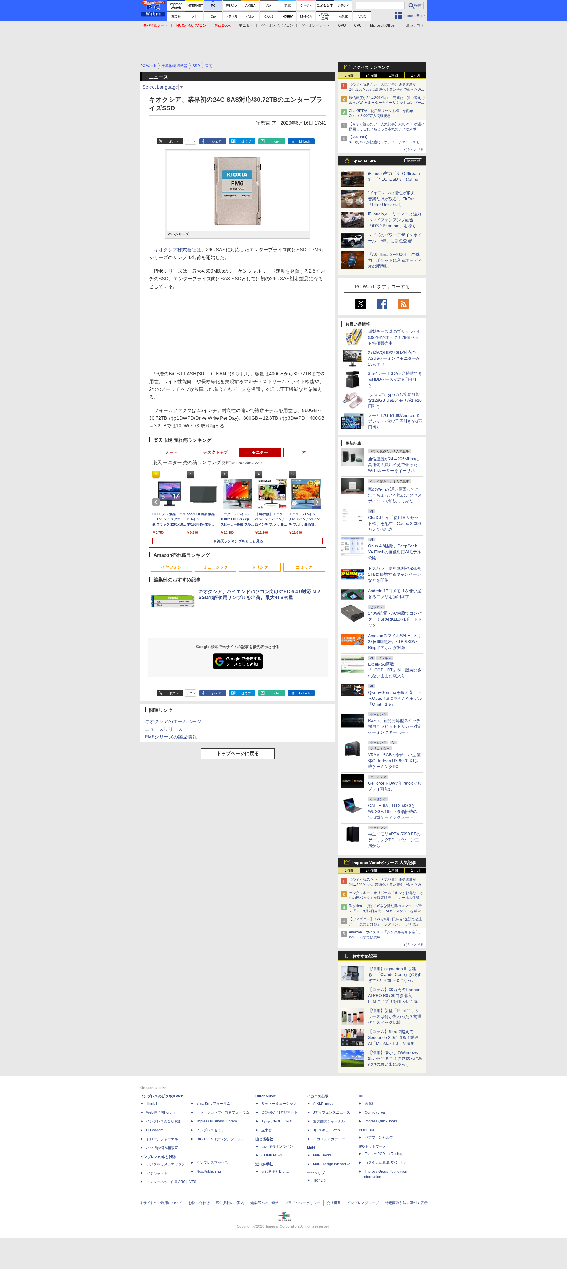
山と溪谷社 (264, 1139)
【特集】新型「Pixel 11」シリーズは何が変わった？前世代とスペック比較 (395, 1016)
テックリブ (316, 1173)
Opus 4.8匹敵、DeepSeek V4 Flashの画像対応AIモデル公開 (394, 552)
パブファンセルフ (379, 1137)
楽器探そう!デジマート (279, 1112)
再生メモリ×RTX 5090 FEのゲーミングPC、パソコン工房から (394, 840)
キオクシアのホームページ (173, 721)
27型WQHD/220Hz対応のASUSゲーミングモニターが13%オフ (394, 358)
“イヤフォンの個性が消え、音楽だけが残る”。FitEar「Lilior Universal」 (393, 199)
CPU (358, 25)
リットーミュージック (279, 1104)
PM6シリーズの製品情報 (171, 736)
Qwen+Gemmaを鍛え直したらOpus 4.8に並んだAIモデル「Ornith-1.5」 (395, 698)
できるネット (156, 1173)
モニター (246, 25)
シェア (216, 141)
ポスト (174, 141)
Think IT (152, 1104)
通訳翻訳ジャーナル (329, 1121)
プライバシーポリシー (302, 1203)
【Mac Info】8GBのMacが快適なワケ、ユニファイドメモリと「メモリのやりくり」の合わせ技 (386, 142)
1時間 (349, 75)
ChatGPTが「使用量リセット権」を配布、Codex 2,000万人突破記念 (394, 523)
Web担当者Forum (160, 1112)
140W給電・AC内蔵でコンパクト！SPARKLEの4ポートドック (395, 619)
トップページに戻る (237, 753)
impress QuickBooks (381, 1121)
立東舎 (266, 1130)
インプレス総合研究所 (164, 1121)
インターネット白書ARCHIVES (171, 1182)
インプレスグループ (363, 1203)
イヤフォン (171, 567)
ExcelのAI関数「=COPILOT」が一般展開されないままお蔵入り (395, 670)
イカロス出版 (317, 1096)
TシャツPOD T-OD (277, 1121)
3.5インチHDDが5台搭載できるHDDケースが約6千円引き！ (395, 379)
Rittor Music (265, 1096)
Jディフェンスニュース (331, 1112)
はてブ (246, 141)
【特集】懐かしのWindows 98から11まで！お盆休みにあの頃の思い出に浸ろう (395, 1058)
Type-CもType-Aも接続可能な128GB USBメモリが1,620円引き (395, 400)
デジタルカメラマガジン (165, 1164)
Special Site (364, 161)
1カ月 (415, 75)
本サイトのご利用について (161, 1203)
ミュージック (215, 567)
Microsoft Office (382, 25)
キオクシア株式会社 (175, 249)
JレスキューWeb (326, 1130)
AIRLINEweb (323, 1104)
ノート (171, 452)
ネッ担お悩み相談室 (162, 1148)
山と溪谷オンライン (277, 1146)
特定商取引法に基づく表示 (406, 1203)
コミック (304, 567)
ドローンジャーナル (162, 1139)
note (276, 141)
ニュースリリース (164, 729)
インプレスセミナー (212, 1130)
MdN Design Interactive (332, 1164)
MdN (311, 1148)
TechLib (319, 1180)
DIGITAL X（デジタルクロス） (220, 1139)
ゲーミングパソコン (277, 25)
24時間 (371, 75)
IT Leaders (154, 1130)
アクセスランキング (371, 67)
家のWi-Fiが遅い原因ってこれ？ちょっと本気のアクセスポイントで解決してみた (395, 495)
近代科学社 (264, 1164)
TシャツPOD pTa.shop (384, 1154)
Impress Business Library (216, 1121)
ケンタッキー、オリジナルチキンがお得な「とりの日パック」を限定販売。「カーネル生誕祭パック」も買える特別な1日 (386, 898)
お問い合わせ (199, 1203)
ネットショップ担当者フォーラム (223, 1112)
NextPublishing (208, 1171)
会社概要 (334, 1203)
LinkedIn (305, 141)
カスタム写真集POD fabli (386, 1163)
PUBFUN (366, 1130)
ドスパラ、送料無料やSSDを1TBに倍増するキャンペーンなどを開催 (395, 574)
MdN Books (322, 1155)
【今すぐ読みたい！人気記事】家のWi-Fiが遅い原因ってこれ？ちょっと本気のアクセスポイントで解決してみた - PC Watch (386, 129)
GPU (342, 25)
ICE (362, 1096)
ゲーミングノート (316, 25)
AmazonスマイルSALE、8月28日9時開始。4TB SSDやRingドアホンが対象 (394, 641)
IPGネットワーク (372, 1146)
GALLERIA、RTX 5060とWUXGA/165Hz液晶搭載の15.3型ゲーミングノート (392, 811)
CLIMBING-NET (274, 1155)
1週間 (393, 75)
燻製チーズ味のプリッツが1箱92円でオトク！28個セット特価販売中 (394, 337)
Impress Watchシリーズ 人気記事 (384, 862)
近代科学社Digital (275, 1171)
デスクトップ (215, 452)
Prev (157, 502)
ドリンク (260, 567)
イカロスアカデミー (329, 1139)
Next (318, 502)
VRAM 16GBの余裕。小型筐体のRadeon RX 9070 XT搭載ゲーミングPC (394, 760)
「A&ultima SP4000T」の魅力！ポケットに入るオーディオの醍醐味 (395, 260)
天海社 (370, 1104)
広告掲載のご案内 (230, 1203)
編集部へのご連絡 (264, 1203)
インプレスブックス (212, 1163)
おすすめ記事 (364, 956)
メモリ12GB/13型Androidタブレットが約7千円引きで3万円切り (395, 421)
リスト (191, 141)
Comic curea (375, 1112)
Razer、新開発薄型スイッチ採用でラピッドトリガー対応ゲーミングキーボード (395, 726)
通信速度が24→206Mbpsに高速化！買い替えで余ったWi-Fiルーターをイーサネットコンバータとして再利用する (387, 103)
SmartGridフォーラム (213, 1104)
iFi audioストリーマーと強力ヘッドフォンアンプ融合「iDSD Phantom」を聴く (394, 220)
